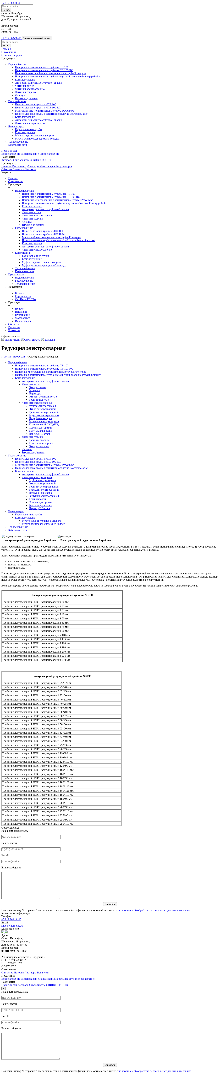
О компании (8, 52)
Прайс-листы (9, 150)
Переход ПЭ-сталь (39, 433)
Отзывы (6, 55)
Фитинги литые (24, 85)
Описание (7, 972)
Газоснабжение (17, 101)
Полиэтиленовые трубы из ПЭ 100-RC (38, 107)
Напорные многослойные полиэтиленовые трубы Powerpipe (50, 73)
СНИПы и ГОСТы (57, 984)
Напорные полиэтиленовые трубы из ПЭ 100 (41, 67)
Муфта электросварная (42, 405)
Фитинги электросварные (30, 88)
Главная (6, 48)
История (19, 972)
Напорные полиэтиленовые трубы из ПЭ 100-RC (44, 70)
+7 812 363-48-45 (11, 919)
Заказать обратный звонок (37, 38)
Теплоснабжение (18, 141)
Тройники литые (39, 399)
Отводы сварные (39, 446)
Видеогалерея (64, 166)
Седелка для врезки (40, 427)
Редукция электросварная (44, 415)
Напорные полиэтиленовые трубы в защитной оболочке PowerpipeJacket (58, 76)
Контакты (30, 169)
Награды (17, 55)
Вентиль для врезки (40, 430)
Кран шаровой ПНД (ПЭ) (44, 424)
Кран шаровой (37, 499)
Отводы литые (37, 387)
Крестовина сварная (41, 443)
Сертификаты (21, 159)
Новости (6, 166)
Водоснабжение (17, 64)
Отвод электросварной (42, 408)
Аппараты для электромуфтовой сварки (38, 82)
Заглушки (34, 390)
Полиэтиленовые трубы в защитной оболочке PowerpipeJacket (51, 113)
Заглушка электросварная (44, 421)
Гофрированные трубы (28, 129)
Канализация (16, 126)
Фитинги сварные (25, 92)
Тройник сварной (39, 440)
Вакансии (19, 169)
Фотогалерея (48, 166)
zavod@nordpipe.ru (12, 925)
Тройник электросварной (44, 412)
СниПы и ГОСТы (40, 159)
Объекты (7, 169)
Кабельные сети (17, 144)
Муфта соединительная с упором (34, 135)
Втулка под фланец (26, 98)
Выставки (18, 166)
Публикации (32, 166)
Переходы (35, 393)
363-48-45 (11, 2)
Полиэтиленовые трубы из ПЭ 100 (35, 104)
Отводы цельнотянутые (43, 396)
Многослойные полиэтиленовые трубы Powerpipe (44, 110)
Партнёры (30, 972)
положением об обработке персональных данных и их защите (154, 910)
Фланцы (20, 95)
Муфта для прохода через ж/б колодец (37, 138)
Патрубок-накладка (40, 418)
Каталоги (7, 159)
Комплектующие (25, 79)
